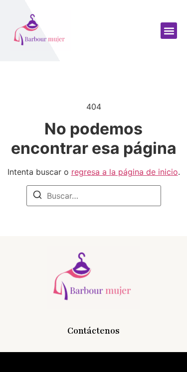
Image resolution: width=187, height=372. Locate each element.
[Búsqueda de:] (93, 195)
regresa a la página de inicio (124, 172)
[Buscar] (37, 196)
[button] (169, 30)
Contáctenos (93, 331)
